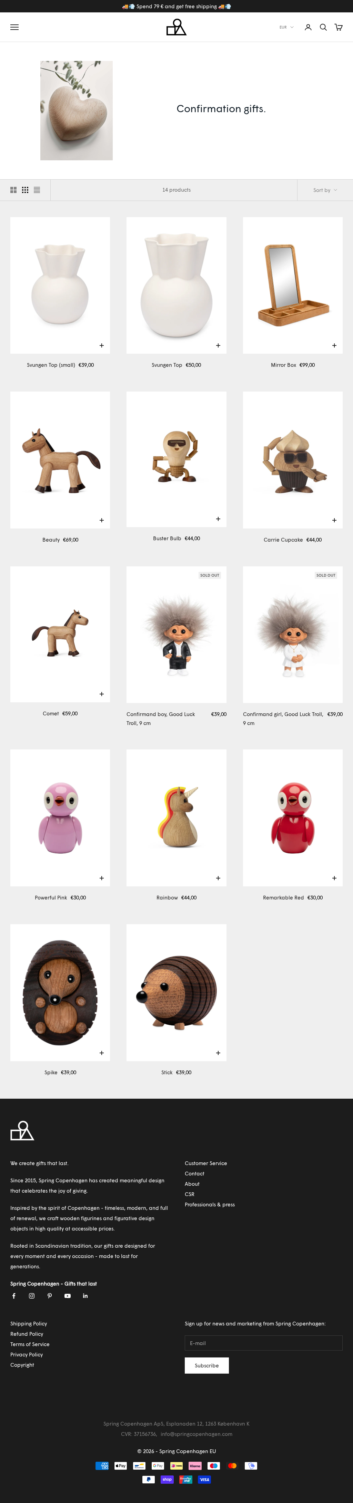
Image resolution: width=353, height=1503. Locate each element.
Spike (51, 1072)
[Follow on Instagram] (31, 1295)
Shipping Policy (28, 1323)
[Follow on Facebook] (13, 1295)
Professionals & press (210, 1204)
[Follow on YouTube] (67, 1295)
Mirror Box (283, 365)
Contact (194, 1173)
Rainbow (167, 897)
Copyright (22, 1365)
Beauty (51, 539)
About (192, 1184)
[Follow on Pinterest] (49, 1295)
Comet (51, 713)
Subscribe (207, 1365)
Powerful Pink (51, 897)
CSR (189, 1194)
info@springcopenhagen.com (196, 1434)
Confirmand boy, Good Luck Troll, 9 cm (161, 718)
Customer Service (206, 1163)
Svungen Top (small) (51, 365)
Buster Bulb (167, 538)
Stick (167, 1072)
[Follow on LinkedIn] (85, 1295)
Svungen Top (167, 365)
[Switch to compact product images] (37, 190)
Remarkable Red (283, 897)
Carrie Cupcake (283, 539)
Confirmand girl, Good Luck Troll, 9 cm (283, 718)
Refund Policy (26, 1334)
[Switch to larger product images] (13, 190)
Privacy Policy (26, 1354)
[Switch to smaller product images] (25, 190)
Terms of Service (30, 1344)
